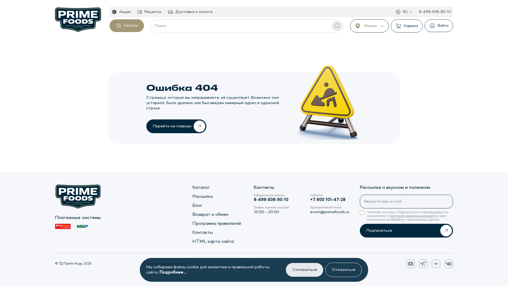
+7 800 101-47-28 (328, 200)
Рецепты (152, 12)
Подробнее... (173, 272)
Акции (125, 12)
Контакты (202, 232)
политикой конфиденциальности (413, 216)
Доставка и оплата (193, 12)
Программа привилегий (216, 223)
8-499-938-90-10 (435, 12)
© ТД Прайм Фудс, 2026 (73, 263)
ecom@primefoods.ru (329, 212)
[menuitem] (121, 12)
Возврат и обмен (210, 214)
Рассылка (202, 196)
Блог (197, 205)
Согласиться (304, 270)
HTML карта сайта (213, 241)
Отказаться (343, 270)
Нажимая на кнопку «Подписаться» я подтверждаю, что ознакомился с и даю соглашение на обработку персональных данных (407, 216)
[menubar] (162, 12)
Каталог (131, 26)
